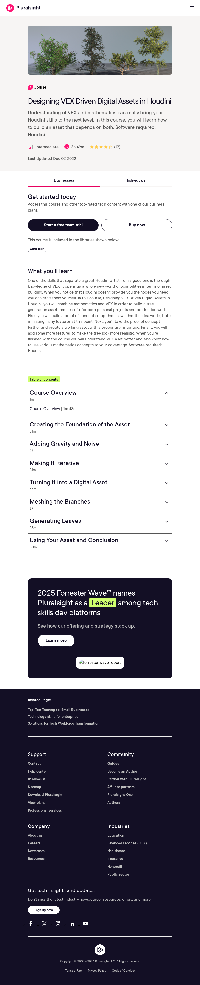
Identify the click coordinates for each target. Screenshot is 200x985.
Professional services (45, 810)
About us (35, 835)
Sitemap (34, 787)
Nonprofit (114, 866)
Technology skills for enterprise (53, 717)
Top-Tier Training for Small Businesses (58, 710)
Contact (34, 763)
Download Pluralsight (45, 795)
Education (115, 835)
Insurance (115, 859)
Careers (34, 843)
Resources (36, 859)
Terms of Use (73, 970)
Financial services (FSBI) (127, 843)
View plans (36, 803)
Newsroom (36, 851)
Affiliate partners (121, 787)
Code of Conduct (123, 970)
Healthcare (116, 851)
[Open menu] (192, 8)
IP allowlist (37, 779)
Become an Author (122, 771)
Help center (37, 771)
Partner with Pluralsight (126, 779)
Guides (113, 763)
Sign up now (44, 910)
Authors (113, 803)
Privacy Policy (97, 970)
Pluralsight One (120, 795)
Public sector (118, 874)
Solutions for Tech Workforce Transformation (63, 723)
